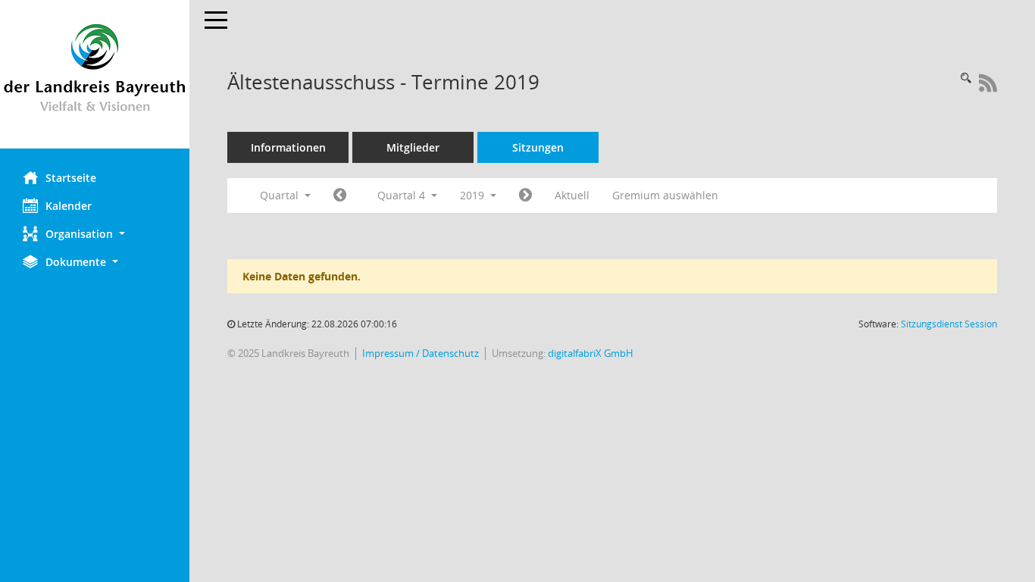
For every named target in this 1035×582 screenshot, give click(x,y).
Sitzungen (538, 147)
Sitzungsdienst (949, 324)
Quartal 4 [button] (402, 195)
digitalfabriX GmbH (590, 353)
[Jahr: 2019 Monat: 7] (340, 195)
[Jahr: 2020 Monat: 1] (525, 195)
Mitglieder (412, 147)
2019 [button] (473, 195)
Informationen (288, 147)
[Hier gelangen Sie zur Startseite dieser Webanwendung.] (94, 74)
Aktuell (572, 195)
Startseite (70, 178)
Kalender (68, 206)
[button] (94, 234)
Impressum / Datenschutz (420, 353)
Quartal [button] (281, 195)
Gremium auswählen (665, 195)
